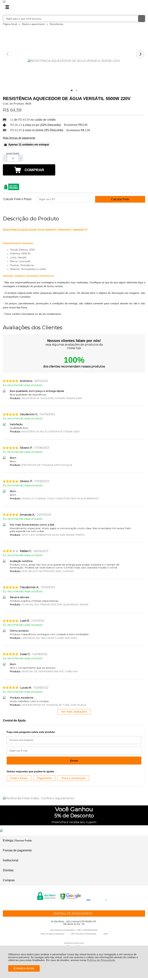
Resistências (56, 24)
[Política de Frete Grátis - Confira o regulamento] (74, 798)
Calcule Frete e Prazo (17, 199)
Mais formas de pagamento (19, 137)
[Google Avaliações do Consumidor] (97, 896)
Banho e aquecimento (33, 24)
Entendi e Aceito (24, 968)
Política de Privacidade (101, 960)
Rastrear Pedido (23, 840)
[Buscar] (141, 18)
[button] (72, 90)
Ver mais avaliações (74, 711)
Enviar (74, 760)
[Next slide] (140, 54)
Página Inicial (10, 24)
